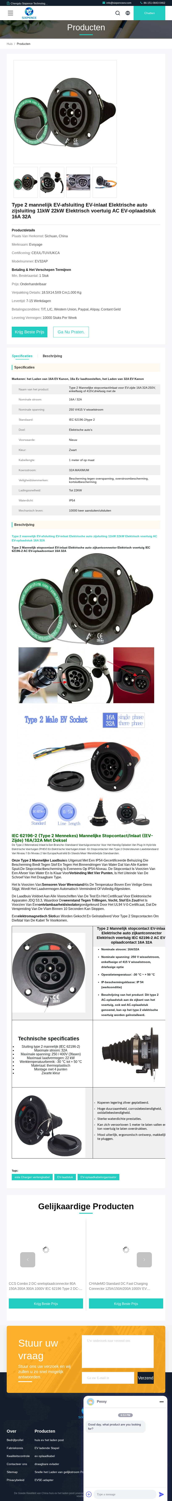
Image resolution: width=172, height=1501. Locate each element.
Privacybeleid (15, 1480)
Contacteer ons (17, 1464)
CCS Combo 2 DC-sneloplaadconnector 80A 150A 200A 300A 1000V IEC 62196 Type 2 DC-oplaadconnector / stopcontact (44, 1286)
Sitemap (12, 1472)
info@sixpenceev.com (118, 2)
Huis (10, 43)
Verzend (145, 1377)
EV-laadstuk (65, 1177)
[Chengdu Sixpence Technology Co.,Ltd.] (29, 13)
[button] (116, 183)
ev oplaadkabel (45, 1456)
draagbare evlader (47, 1464)
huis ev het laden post (49, 1440)
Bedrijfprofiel (15, 1440)
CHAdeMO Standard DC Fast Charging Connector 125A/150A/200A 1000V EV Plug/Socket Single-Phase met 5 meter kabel (122, 1286)
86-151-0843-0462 (154, 2)
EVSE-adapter (44, 1480)
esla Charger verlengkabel (32, 1177)
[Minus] (161, 1401)
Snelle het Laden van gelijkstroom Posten (62, 1472)
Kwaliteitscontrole (18, 1456)
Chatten (149, 13)
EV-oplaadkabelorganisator (98, 1177)
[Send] (161, 1494)
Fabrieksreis (15, 1448)
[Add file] (89, 1494)
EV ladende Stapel (47, 1448)
